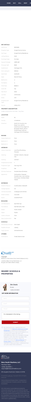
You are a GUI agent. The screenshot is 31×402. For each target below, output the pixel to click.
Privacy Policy (7, 341)
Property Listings (16, 382)
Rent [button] (25, 3)
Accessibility (4, 383)
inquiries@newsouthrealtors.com (11, 368)
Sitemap (24, 382)
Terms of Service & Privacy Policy (9, 380)
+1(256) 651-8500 (14, 290)
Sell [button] (19, 3)
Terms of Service (20, 340)
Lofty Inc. (10, 375)
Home (9, 3)
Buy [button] (14, 3)
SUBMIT (15, 322)
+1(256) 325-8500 (6, 367)
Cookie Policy (22, 380)
